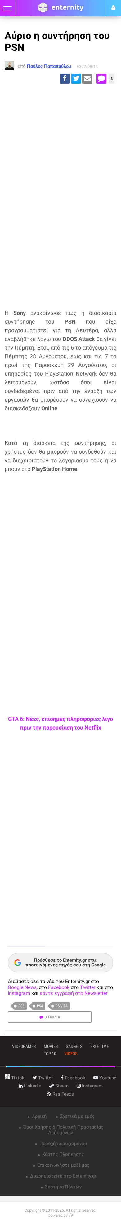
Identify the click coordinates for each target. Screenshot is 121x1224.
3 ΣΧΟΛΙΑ (52, 1017)
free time (99, 1046)
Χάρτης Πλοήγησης (62, 1154)
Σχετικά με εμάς (77, 1116)
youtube (107, 1078)
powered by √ (60, 1215)
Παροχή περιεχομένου (62, 1143)
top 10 (50, 1053)
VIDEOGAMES (24, 1046)
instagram (92, 1086)
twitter (45, 1078)
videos (70, 1053)
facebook (74, 1078)
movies (51, 1046)
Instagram (19, 993)
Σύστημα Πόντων (63, 1187)
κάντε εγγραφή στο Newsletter (73, 993)
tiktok (17, 1078)
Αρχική (39, 1116)
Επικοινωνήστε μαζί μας (62, 1165)
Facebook (58, 987)
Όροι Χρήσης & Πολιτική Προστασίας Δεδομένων (62, 1129)
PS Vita (62, 1006)
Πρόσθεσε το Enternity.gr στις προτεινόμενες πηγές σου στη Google (65, 962)
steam (61, 1086)
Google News (22, 987)
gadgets (74, 1046)
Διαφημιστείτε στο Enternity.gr (62, 1176)
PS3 (21, 1006)
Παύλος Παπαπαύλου (49, 66)
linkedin (32, 1086)
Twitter (87, 987)
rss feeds (62, 1094)
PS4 (40, 1006)
